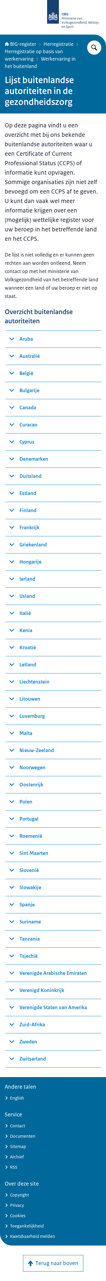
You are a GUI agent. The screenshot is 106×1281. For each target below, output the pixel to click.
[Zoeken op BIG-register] (94, 47)
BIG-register (23, 44)
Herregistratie (59, 44)
